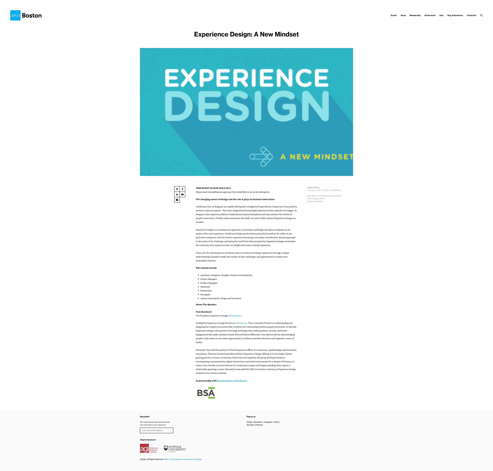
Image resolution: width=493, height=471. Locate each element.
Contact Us (471, 15)
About (403, 15)
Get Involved (429, 15)
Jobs (441, 15)
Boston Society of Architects (232, 380)
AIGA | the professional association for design (183, 459)
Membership (415, 15)
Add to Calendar (177, 199)
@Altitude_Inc (235, 315)
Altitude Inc (241, 322)
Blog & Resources (455, 15)
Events (394, 15)
